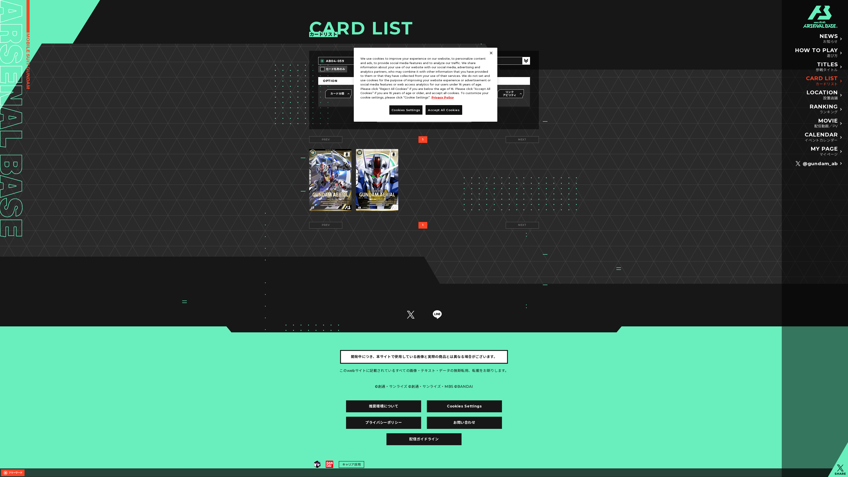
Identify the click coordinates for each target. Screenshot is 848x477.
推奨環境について (383, 406)
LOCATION (822, 95)
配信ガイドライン (424, 439)
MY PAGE (824, 151)
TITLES (827, 67)
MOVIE (826, 123)
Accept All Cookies (444, 110)
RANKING (824, 109)
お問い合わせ (464, 422)
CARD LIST (822, 81)
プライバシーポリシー (383, 422)
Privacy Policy (443, 97)
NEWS (829, 38)
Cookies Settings (464, 406)
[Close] (491, 53)
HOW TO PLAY (816, 52)
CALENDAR (821, 137)
